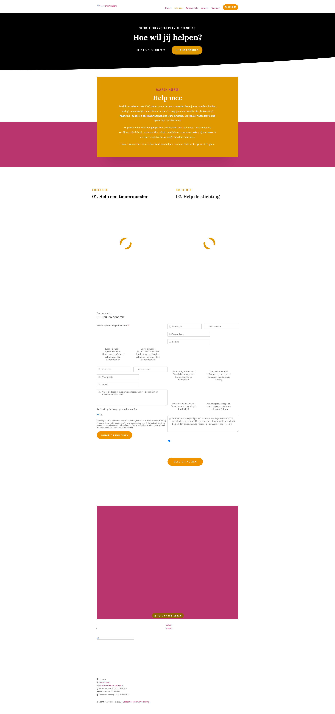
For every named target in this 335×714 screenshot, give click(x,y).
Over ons (215, 8)
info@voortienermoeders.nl (111, 685)
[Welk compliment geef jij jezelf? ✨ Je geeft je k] (221, 578)
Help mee (178, 8)
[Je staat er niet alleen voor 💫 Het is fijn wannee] (185, 517)
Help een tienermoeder (151, 50)
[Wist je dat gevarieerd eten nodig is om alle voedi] (150, 599)
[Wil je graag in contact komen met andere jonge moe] (221, 517)
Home (168, 8)
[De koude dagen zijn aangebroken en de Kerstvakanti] (221, 558)
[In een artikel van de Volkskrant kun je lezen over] (221, 537)
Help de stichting (187, 50)
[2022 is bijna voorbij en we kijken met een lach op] (150, 558)
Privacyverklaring (141, 702)
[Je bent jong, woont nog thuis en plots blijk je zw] (114, 599)
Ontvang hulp (192, 8)
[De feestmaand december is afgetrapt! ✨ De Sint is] (114, 578)
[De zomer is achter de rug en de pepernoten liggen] (221, 599)
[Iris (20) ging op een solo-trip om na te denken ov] (114, 537)
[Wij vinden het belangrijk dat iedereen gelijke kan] (185, 578)
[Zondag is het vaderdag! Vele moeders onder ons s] (114, 517)
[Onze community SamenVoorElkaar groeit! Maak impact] (150, 537)
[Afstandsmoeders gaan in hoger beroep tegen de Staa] (150, 517)
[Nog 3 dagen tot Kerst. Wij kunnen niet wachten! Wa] (185, 558)
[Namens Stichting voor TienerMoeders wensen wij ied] (114, 558)
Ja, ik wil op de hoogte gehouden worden (117, 409)
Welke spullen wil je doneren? (113, 325)
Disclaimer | (128, 702)
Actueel (204, 8)
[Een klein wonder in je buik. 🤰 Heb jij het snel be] (150, 578)
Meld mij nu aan (185, 461)
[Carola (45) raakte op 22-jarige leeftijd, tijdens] (185, 537)
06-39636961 (104, 682)
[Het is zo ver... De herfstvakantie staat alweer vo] (185, 599)
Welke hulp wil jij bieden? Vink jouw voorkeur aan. (193, 348)
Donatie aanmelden (114, 435)
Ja (101, 414)
